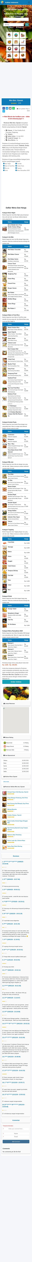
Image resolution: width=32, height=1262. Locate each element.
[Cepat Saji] (23, 35)
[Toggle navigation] (29, 2)
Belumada (6, 781)
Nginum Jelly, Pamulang (14, 834)
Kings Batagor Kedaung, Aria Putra (17, 797)
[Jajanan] (16, 42)
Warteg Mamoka (12, 809)
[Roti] (23, 49)
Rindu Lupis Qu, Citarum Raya (16, 840)
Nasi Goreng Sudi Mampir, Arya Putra (18, 803)
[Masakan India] (9, 42)
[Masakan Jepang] (23, 42)
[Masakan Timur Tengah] (23, 55)
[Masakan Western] (9, 35)
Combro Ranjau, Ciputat (14, 815)
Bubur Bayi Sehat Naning (14, 846)
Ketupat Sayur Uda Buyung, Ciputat (17, 792)
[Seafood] (9, 55)
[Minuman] (16, 49)
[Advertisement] (16, 80)
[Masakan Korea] (9, 49)
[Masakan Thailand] (16, 55)
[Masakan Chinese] (16, 35)
